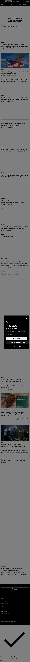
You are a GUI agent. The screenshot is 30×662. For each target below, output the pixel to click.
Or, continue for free (16, 346)
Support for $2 (16, 338)
